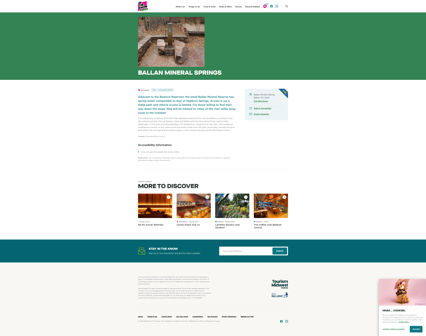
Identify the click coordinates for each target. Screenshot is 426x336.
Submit (279, 251)
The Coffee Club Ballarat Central (267, 226)
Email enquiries (261, 114)
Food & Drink (209, 7)
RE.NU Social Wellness (150, 225)
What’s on (180, 7)
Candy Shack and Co (188, 225)
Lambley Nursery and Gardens (227, 226)
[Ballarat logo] (143, 6)
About (140, 317)
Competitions (197, 317)
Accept (416, 329)
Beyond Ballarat (252, 7)
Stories (238, 7)
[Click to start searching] (286, 6)
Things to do (194, 7)
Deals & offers (225, 7)
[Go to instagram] (276, 6)
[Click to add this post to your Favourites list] (168, 197)
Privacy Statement (229, 317)
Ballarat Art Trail (247, 317)
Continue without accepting (393, 329)
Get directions (261, 101)
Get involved (212, 317)
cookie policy (404, 322)
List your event (182, 317)
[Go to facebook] (271, 6)
